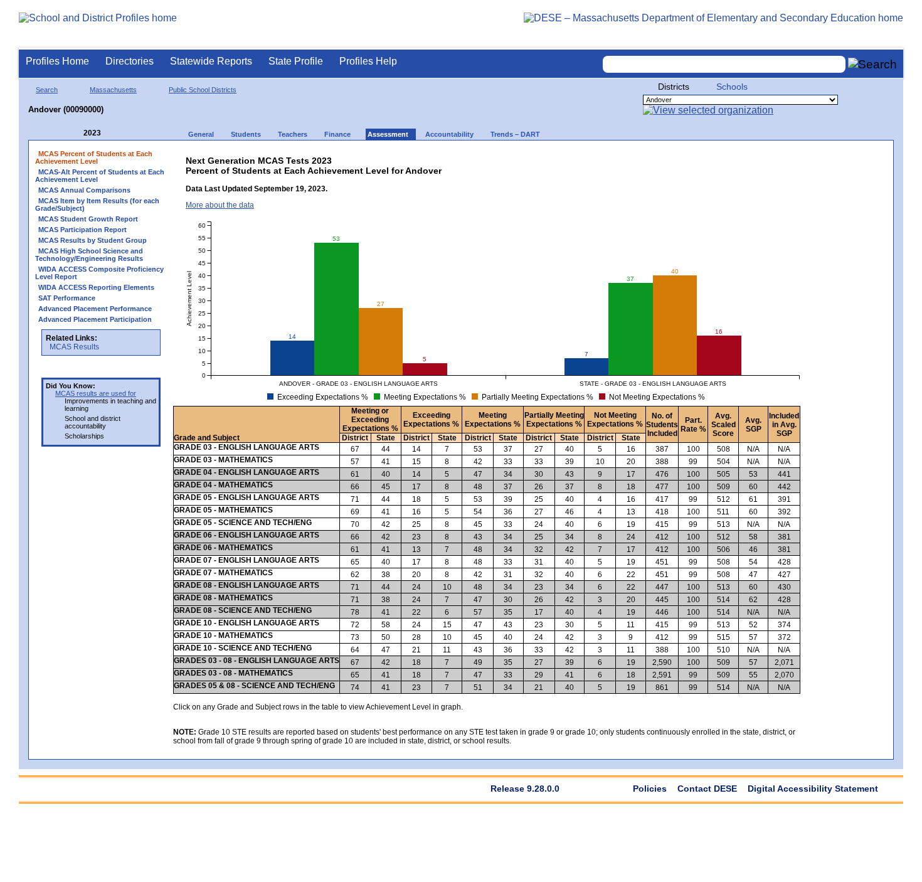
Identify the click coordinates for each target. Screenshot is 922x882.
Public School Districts (202, 89)
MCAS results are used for (95, 393)
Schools (732, 87)
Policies (650, 789)
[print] (703, 158)
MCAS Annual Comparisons (84, 190)
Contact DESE (707, 789)
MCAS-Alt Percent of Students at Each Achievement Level (99, 175)
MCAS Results (74, 347)
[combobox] (724, 64)
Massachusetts (113, 89)
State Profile (295, 61)
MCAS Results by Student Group (92, 240)
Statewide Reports (211, 61)
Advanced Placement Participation (95, 319)
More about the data (220, 205)
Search (47, 89)
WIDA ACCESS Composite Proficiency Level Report (99, 272)
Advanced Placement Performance (95, 308)
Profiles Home (57, 61)
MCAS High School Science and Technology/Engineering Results (89, 254)
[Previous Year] (74, 133)
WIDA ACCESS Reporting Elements (96, 287)
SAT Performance (66, 298)
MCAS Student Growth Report (88, 219)
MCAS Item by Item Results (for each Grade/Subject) (97, 204)
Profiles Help (368, 61)
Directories (129, 61)
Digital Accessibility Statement (813, 789)
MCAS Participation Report (82, 229)
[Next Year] (118, 133)
